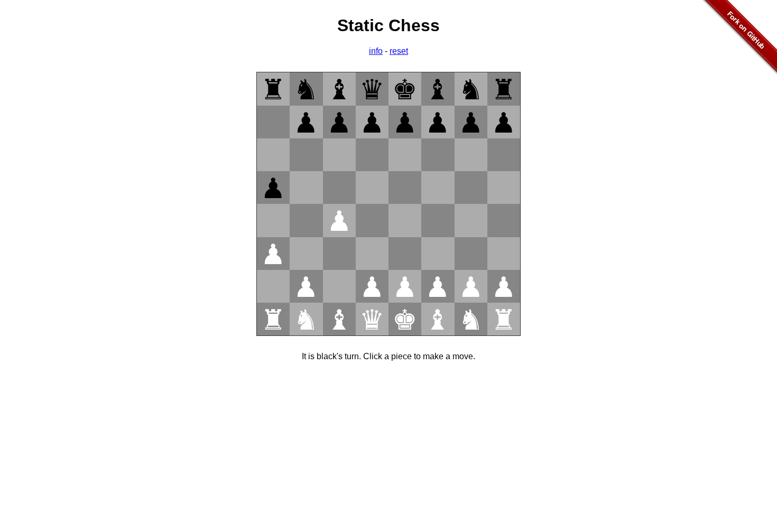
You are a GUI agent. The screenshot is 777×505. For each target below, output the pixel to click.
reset (399, 50)
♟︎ (306, 122)
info (376, 50)
